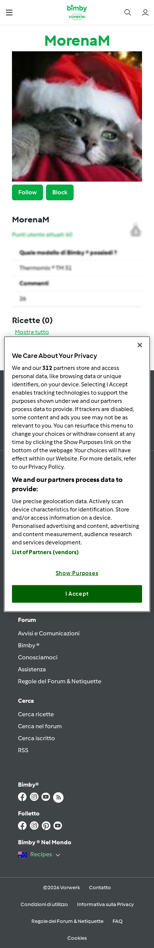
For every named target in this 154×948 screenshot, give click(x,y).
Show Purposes (77, 572)
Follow (27, 192)
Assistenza (32, 669)
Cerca (26, 700)
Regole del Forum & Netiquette (59, 681)
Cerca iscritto (36, 738)
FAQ (118, 921)
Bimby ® (29, 645)
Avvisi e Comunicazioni (49, 633)
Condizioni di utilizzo (44, 904)
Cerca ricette (36, 714)
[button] (9, 12)
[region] (77, 474)
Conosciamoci (38, 657)
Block (59, 192)
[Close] (140, 345)
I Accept (77, 593)
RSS (23, 750)
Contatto (100, 887)
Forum (27, 619)
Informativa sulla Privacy (105, 904)
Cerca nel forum (40, 726)
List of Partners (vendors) (45, 552)
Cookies (77, 938)
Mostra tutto (32, 331)
